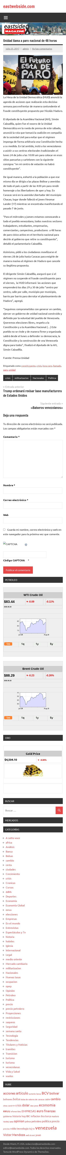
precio (9, 1004)
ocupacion (11, 981)
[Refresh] (26, 544)
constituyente (28, 365)
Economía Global (15, 905)
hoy (24, 1116)
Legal (9, 954)
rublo (13, 1128)
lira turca (46, 1116)
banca (38, 1093)
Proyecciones (13, 1013)
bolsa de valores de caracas (32, 1099)
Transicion (11, 1053)
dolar (26, 1105)
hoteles (10, 941)
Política (52, 377)
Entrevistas (12, 927)
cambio (10, 860)
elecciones (12, 914)
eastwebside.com (19, 6)
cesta (9, 864)
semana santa (13, 1031)
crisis (39, 365)
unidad (12, 369)
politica (46, 1121)
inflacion (35, 1116)
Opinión (10, 990)
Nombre (9, 485)
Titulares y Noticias (16, 1044)
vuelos (9, 1076)
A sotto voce (13, 837)
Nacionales (38, 377)
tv (34, 1128)
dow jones (34, 1105)
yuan (38, 1134)
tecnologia (23, 1128)
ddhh (9, 891)
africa (9, 842)
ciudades (11, 869)
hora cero (47, 365)
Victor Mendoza (14, 1135)
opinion (19, 1121)
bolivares (7, 1099)
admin (26, 48)
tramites (10, 1049)
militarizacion (22, 377)
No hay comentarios (42, 48)
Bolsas (9, 855)
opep (9, 986)
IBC (28, 1116)
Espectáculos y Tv (16, 932)
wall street (30, 1135)
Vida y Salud (13, 1071)
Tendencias (12, 1040)
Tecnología (12, 1035)
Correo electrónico (15, 500)
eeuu (9, 909)
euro (40, 1111)
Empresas (11, 918)
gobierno (7, 1116)
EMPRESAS (29, 1111)
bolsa (16, 1099)
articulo (22, 1093)
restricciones (13, 1017)
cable (47, 1099)
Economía (11, 900)
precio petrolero (15, 1008)
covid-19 (11, 1105)
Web (5, 515)
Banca (9, 851)
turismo (10, 1058)
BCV (45, 1093)
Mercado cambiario (16, 963)
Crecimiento (13, 873)
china (5, 1105)
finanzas (49, 1111)
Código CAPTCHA (14, 560)
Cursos (9, 887)
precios (6, 1128)
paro (5, 369)
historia (10, 936)
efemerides (16, 1111)
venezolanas (13, 1067)
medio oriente (14, 959)
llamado (57, 365)
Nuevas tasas (13, 977)
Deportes (11, 896)
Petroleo (11, 995)
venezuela (46, 1127)
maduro (55, 1116)
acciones (9, 1093)
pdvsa (28, 1121)
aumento (32, 1093)
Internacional (13, 950)
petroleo (36, 1121)
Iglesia (9, 945)
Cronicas (10, 882)
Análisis (10, 846)
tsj (30, 1128)
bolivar (54, 1093)
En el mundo (13, 923)
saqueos (10, 1022)
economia (47, 1105)
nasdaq (6, 1121)
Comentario (11, 436)
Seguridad (11, 1026)
